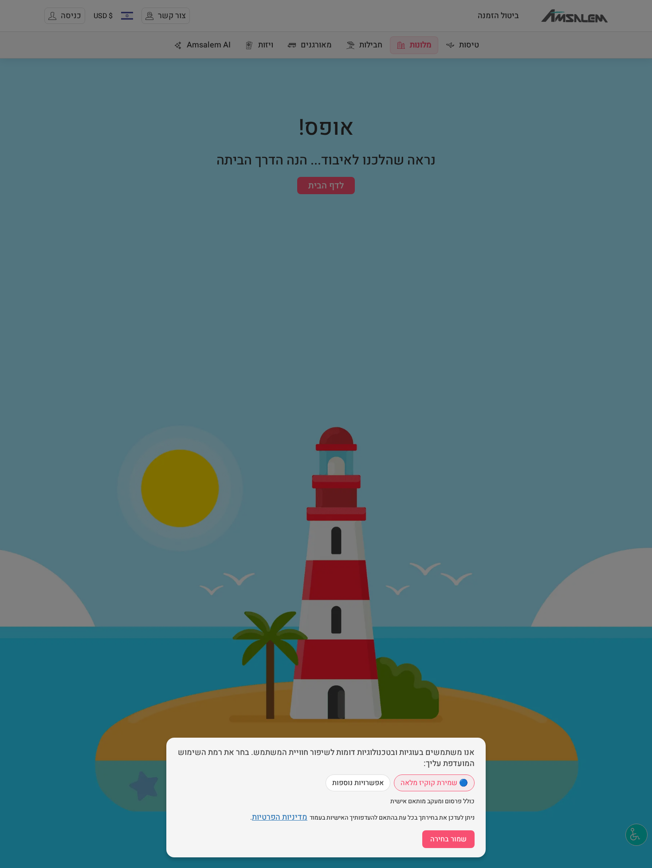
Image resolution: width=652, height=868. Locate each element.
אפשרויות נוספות (358, 783)
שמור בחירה (448, 839)
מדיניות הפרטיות (279, 817)
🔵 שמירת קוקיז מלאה (434, 783)
